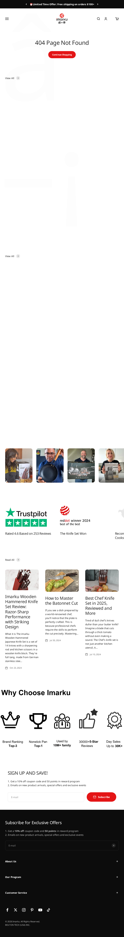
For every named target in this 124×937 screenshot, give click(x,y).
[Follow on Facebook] (7, 910)
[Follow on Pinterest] (32, 910)
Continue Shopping (62, 54)
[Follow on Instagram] (24, 910)
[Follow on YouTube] (40, 910)
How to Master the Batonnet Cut (61, 600)
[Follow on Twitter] (15, 910)
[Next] (97, 4)
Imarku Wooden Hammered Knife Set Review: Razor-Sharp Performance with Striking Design (21, 612)
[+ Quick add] (54, 137)
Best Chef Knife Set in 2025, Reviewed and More (99, 605)
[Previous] (26, 4)
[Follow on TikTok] (48, 910)
